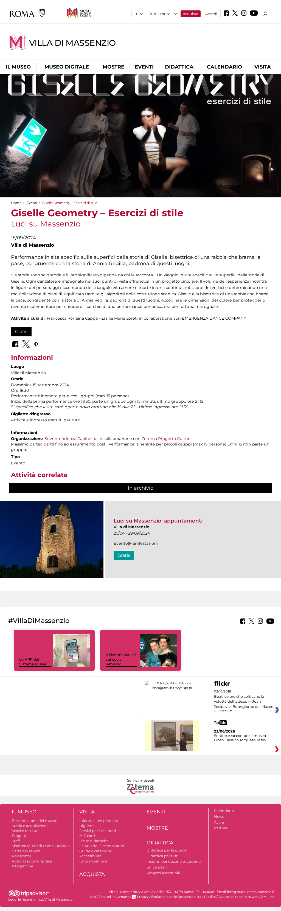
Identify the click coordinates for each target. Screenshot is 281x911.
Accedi (211, 14)
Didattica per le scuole (167, 850)
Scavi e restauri (25, 830)
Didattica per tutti (163, 856)
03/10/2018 (243, 701)
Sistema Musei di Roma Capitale (41, 846)
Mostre (113, 67)
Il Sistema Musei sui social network (121, 659)
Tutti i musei (160, 14)
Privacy (142, 897)
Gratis (21, 331)
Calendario (224, 67)
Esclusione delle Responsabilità (176, 897)
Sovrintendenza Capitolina (71, 438)
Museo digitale (66, 67)
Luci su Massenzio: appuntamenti (158, 521)
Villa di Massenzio (72, 43)
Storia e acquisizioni (30, 826)
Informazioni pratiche (98, 820)
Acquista (190, 14)
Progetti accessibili (163, 873)
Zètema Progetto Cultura (167, 438)
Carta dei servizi (26, 851)
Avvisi (219, 822)
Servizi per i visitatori (97, 830)
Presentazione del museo (34, 820)
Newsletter (21, 856)
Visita (262, 67)
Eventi (144, 67)
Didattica (179, 67)
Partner (220, 828)
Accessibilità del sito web (238, 897)
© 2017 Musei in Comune (109, 897)
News (219, 816)
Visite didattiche (94, 841)
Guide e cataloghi (95, 851)
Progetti (19, 835)
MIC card (87, 835)
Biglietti (86, 826)
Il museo (18, 67)
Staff (16, 841)
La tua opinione (93, 861)
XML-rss (267, 897)
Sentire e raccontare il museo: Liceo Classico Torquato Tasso (240, 737)
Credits (210, 897)
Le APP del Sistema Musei (32, 661)
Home (16, 203)
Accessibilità (90, 856)
